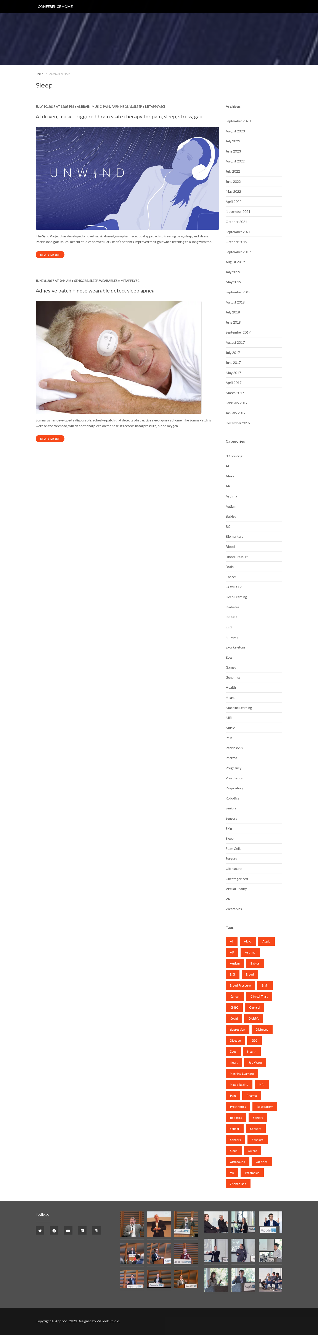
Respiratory (234, 788)
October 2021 (236, 221)
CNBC (234, 1007)
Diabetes (232, 607)
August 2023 (235, 131)
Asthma (231, 496)
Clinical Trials (259, 996)
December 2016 (238, 423)
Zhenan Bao (238, 1184)
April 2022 (233, 201)
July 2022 (233, 171)
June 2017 (233, 362)
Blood (230, 546)
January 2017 (236, 413)
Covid (234, 1018)
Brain (85, 106)
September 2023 (238, 121)
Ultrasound (234, 868)
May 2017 (233, 372)
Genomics (233, 677)
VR (228, 899)
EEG (229, 627)
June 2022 (233, 181)
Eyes (229, 657)
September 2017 (238, 332)
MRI (229, 717)
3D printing (234, 456)
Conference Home (55, 6)
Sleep (137, 106)
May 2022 (233, 191)
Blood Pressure (237, 557)
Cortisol (254, 1007)
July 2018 (233, 312)
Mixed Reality (239, 1084)
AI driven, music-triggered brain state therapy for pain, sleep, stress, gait (119, 116)
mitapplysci (155, 106)
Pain (106, 106)
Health (231, 687)
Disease (231, 617)
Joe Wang (255, 1062)
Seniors (231, 808)
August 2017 (235, 342)
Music (97, 106)
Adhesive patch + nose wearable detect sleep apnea (95, 290)
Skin (229, 828)
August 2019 (235, 262)
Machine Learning (239, 708)
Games (231, 667)
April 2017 (233, 382)
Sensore (255, 1128)
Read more (50, 255)
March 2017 (235, 393)
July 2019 (233, 272)
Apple (266, 941)
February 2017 (236, 403)
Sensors (81, 281)
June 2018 (233, 322)
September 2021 (238, 232)
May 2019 (233, 282)
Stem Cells (233, 848)
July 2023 (233, 141)
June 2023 (233, 151)
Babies (231, 516)
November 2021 (238, 211)
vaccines (262, 1161)
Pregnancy (233, 768)
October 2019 (236, 242)
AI (78, 106)
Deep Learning (236, 597)
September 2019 (238, 252)
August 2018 (235, 302)
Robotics (232, 798)
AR (228, 486)
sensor (234, 1128)
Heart (230, 697)
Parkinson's (121, 106)
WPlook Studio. (108, 1321)
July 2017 (233, 352)
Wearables (108, 281)
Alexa (230, 476)
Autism (231, 506)
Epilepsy (232, 637)
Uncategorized (237, 879)
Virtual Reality (236, 889)
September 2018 (238, 292)
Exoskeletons (236, 647)
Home (39, 74)
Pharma (231, 758)
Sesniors (257, 1139)
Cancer (231, 577)
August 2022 (235, 161)
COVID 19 (233, 587)
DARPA (254, 1018)
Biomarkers (234, 536)
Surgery (231, 858)
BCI (228, 526)
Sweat (252, 1150)
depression (237, 1029)
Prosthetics (234, 778)
